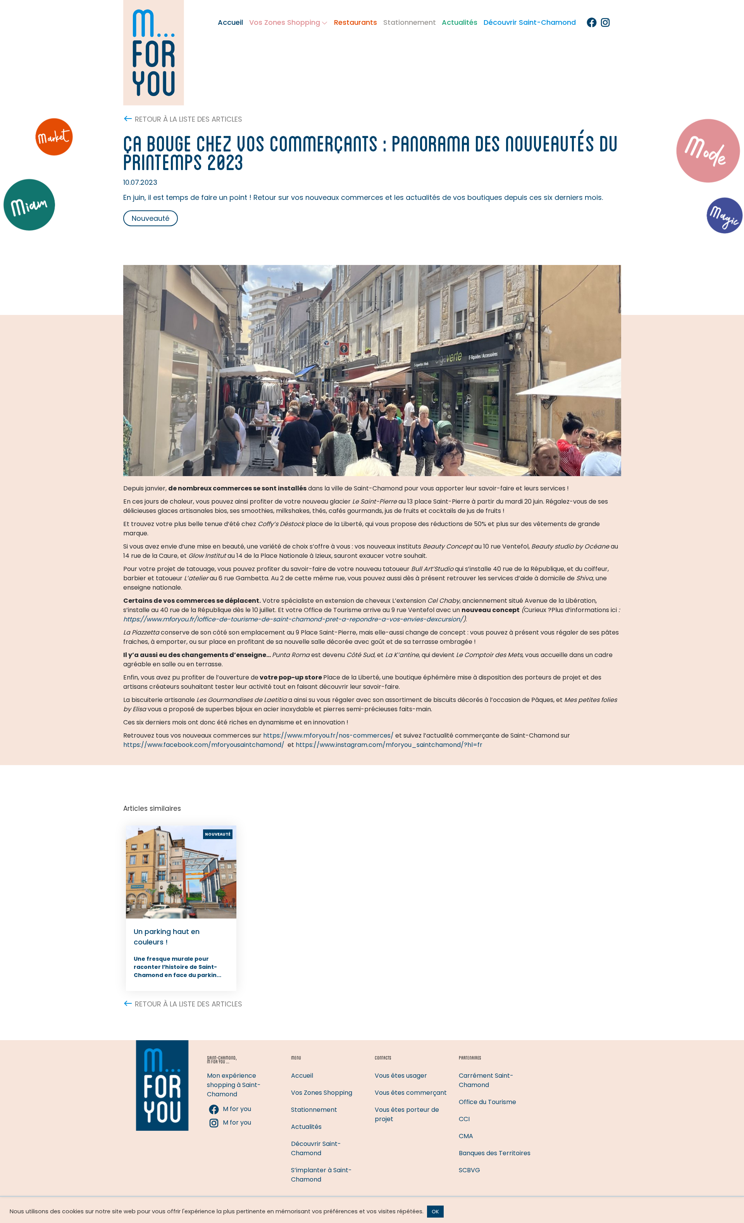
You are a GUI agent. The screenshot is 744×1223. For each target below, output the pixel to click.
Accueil (230, 22)
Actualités (459, 22)
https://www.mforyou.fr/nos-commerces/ (328, 735)
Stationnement (409, 22)
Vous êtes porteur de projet (407, 1114)
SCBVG (469, 1170)
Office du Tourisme (487, 1101)
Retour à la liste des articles (188, 119)
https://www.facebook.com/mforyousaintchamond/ (203, 744)
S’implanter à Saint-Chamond (321, 1175)
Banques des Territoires (494, 1153)
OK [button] (435, 1211)
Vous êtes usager (401, 1075)
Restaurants (355, 22)
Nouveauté (150, 218)
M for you (237, 1109)
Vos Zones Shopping (284, 22)
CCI (464, 1119)
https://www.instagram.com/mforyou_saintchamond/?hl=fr (389, 744)
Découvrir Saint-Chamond (530, 22)
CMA (466, 1136)
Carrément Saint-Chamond (486, 1080)
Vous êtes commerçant (411, 1092)
